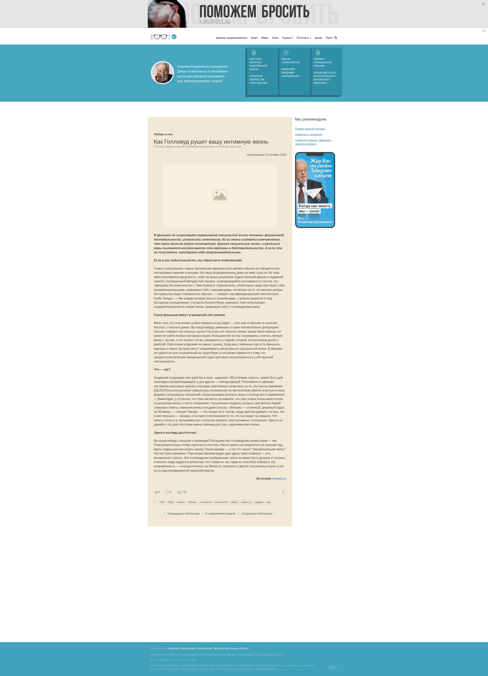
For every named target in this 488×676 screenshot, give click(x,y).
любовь (192, 502)
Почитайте (303, 38)
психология (221, 502)
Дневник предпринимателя (231, 38)
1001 (162, 502)
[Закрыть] (483, 4)
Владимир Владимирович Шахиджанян (189, 648)
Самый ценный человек (310, 129)
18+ (484, 31)
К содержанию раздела (220, 514)
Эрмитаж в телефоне (308, 135)
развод (234, 502)
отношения (205, 502)
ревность (246, 502)
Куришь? (287, 38)
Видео (264, 38)
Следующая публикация (257, 514)
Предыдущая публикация (183, 514)
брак (171, 502)
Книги (275, 38)
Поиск (329, 38)
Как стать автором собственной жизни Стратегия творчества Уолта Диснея (258, 71)
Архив (318, 38)
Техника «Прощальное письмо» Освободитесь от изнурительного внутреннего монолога (325, 71)
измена (181, 502)
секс (268, 502)
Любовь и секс (163, 134)
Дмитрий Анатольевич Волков (231, 648)
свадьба (259, 502)
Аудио (254, 38)
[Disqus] (220, 583)
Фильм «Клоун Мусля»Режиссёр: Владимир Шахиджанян (291, 67)
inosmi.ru (279, 478)
